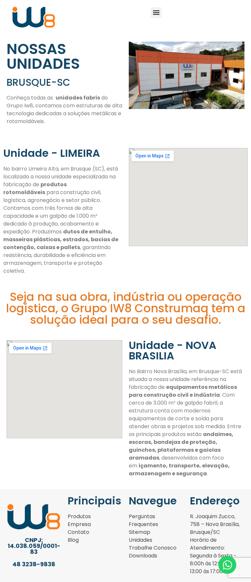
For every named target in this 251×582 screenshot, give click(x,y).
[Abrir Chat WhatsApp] (227, 565)
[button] (156, 12)
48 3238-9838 (33, 564)
